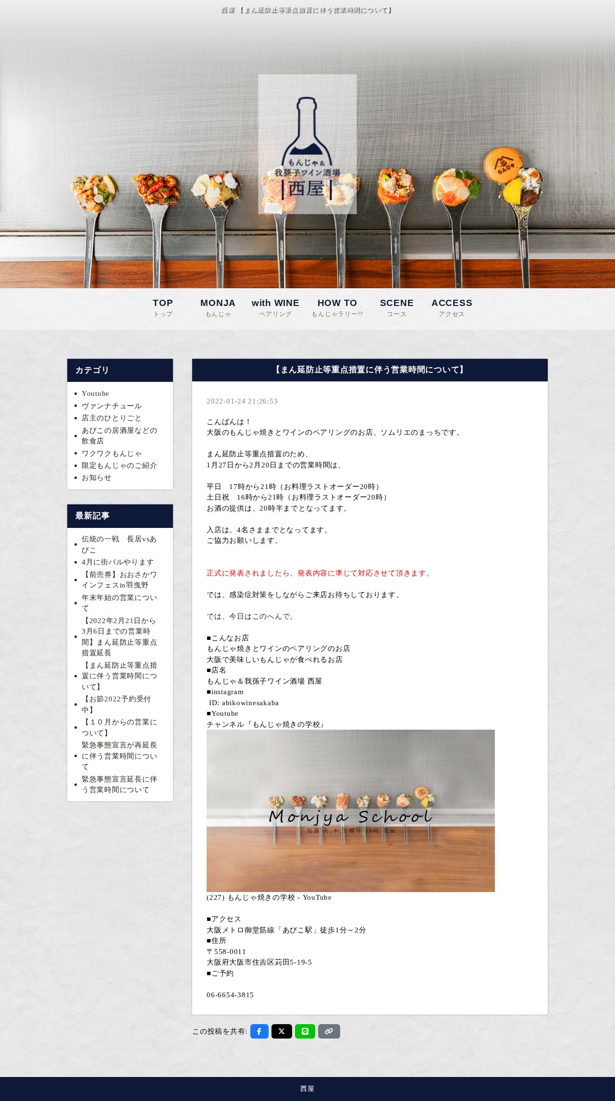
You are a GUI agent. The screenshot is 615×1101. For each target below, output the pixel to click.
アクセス (452, 308)
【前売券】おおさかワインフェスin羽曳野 (120, 580)
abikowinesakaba (250, 703)
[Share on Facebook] (259, 1031)
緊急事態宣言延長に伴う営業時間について (120, 784)
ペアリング (276, 308)
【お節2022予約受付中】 (116, 704)
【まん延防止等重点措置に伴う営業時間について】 (120, 676)
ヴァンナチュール (112, 406)
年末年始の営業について (120, 603)
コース (397, 308)
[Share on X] (281, 1031)
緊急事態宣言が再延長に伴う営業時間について (120, 756)
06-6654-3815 (230, 995)
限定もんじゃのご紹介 (120, 465)
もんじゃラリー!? (337, 308)
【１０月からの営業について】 (120, 727)
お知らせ (97, 477)
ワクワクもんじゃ (112, 453)
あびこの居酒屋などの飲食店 (120, 436)
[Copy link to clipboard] (329, 1031)
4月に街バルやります (118, 562)
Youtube (96, 393)
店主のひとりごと (112, 418)
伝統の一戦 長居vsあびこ (119, 544)
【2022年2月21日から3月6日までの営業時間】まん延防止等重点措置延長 (120, 637)
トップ (163, 308)
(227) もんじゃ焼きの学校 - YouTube (269, 897)
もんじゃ (218, 308)
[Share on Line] (305, 1031)
